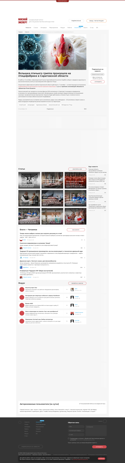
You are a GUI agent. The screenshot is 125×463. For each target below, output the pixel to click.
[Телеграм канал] (54, 425)
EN (97, 27)
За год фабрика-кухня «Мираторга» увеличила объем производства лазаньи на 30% (97, 206)
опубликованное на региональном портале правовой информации (37, 86)
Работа (69, 27)
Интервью (44, 27)
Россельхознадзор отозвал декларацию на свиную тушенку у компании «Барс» (97, 188)
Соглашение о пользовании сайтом (97, 454)
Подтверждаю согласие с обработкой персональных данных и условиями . (87, 439)
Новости (28, 27)
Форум (62, 27)
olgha (76, 288)
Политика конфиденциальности (78, 454)
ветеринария (31, 105)
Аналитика (77, 27)
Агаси (76, 304)
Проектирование (40, 424)
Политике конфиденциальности (80, 459)
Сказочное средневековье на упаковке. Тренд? (35, 243)
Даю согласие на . (98, 78)
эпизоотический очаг (54, 105)
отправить (98, 81)
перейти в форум (77, 283)
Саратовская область (41, 105)
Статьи (36, 27)
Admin (24, 239)
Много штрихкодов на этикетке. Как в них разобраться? (41, 311)
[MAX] (61, 109)
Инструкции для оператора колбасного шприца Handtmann (42, 295)
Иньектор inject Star (31, 287)
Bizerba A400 (29, 303)
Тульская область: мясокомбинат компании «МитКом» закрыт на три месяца (97, 170)
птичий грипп (22, 105)
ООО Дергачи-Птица (66, 105)
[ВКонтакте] (55, 109)
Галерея (38, 429)
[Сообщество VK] (52, 425)
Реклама (38, 431)
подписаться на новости (31, 446)
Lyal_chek (77, 320)
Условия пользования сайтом (61, 454)
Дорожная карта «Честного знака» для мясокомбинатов (38, 261)
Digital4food (25, 267)
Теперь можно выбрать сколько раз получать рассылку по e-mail (41, 233)
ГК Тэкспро (25, 257)
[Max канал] (57, 425)
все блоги (75, 229)
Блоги (85, 27)
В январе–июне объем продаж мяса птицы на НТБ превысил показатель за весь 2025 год (97, 179)
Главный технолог (27, 247)
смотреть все (77, 169)
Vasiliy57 (77, 296)
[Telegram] (58, 109)
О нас (92, 27)
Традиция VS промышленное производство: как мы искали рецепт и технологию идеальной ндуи (51, 251)
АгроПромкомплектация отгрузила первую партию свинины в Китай (96, 197)
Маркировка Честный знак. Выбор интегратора (39, 319)
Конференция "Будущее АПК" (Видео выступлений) (36, 271)
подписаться (76, 20)
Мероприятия (53, 27)
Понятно (101, 458)
